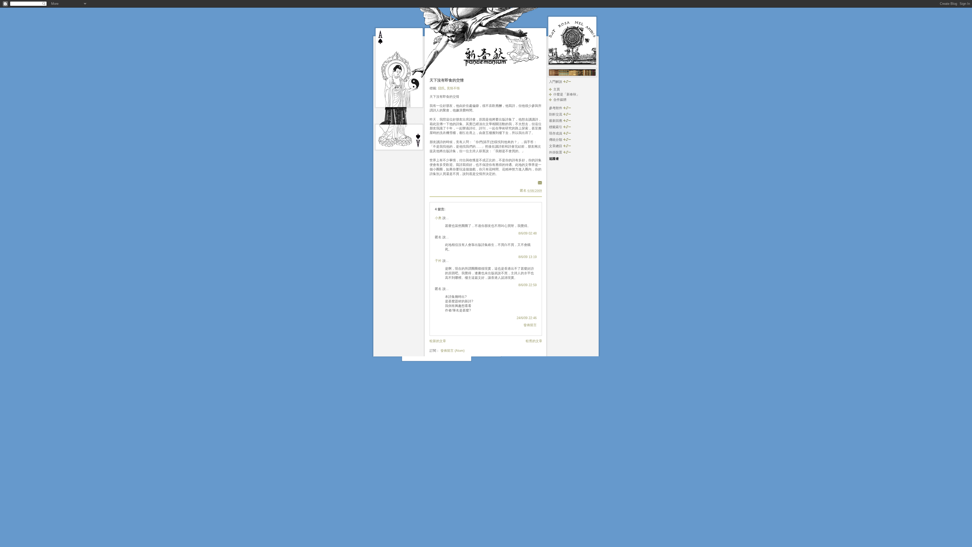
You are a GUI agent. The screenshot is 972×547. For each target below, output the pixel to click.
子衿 (438, 261)
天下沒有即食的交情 (447, 80)
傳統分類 (556, 140)
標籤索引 (556, 127)
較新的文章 (438, 341)
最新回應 (556, 121)
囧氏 (441, 88)
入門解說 (556, 82)
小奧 (438, 218)
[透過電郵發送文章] (539, 182)
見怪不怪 (453, 88)
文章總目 (556, 146)
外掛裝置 (556, 152)
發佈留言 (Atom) (452, 351)
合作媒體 (559, 100)
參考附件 (556, 108)
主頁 (556, 89)
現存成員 (556, 133)
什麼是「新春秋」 (566, 94)
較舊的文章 (534, 341)
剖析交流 (556, 114)
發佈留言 (530, 325)
